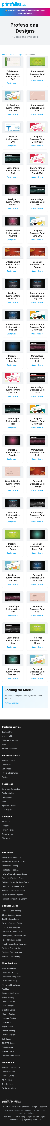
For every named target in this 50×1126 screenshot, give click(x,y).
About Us (6, 821)
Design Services (9, 1088)
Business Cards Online (11, 948)
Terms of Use (7, 834)
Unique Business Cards (11, 927)
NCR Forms (6, 1022)
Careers (5, 826)
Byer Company (22, 1117)
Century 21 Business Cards (13, 886)
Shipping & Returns (10, 740)
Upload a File (7, 736)
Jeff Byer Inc (9, 1117)
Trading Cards (8, 1051)
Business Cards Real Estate (13, 890)
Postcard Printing (9, 968)
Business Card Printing (11, 911)
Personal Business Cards (12, 931)
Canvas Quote (8, 1076)
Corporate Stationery (11, 1055)
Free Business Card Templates (14, 944)
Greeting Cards (8, 1010)
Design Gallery (8, 793)
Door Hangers (8, 1006)
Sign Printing (7, 1026)
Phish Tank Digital (37, 1117)
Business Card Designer (12, 952)
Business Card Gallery (11, 956)
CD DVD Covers (8, 1043)
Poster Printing (8, 997)
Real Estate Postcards (11, 870)
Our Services (7, 1084)
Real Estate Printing (10, 865)
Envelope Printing (9, 981)
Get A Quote (7, 810)
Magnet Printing (9, 1014)
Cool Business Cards (10, 919)
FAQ (4, 744)
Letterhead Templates (11, 977)
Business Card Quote (11, 1067)
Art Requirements (9, 748)
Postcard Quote (8, 1071)
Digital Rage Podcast (32, 1119)
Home (4, 54)
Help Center (7, 797)
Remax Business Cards (11, 857)
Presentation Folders (10, 993)
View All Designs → (13, 703)
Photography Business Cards (14, 936)
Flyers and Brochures (11, 985)
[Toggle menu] (46, 4)
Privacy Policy (8, 830)
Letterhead (6, 769)
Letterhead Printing (10, 972)
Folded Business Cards (11, 940)
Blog (4, 801)
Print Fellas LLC (15, 1119)
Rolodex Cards (8, 1047)
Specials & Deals (9, 805)
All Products (7, 1080)
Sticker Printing (8, 1031)
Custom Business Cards (12, 923)
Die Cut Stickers (9, 1035)
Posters (5, 777)
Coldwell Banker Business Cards (15, 882)
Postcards (6, 764)
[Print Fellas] (14, 4)
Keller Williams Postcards (12, 895)
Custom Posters (8, 1001)
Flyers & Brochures (10, 773)
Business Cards (8, 760)
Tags (20, 54)
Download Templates (11, 789)
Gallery (13, 54)
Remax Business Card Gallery (14, 899)
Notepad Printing (9, 1018)
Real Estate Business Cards (13, 861)
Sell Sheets (6, 1039)
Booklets (5, 989)
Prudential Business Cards (13, 878)
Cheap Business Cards (11, 915)
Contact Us (7, 732)
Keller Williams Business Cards (14, 874)
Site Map (6, 838)
